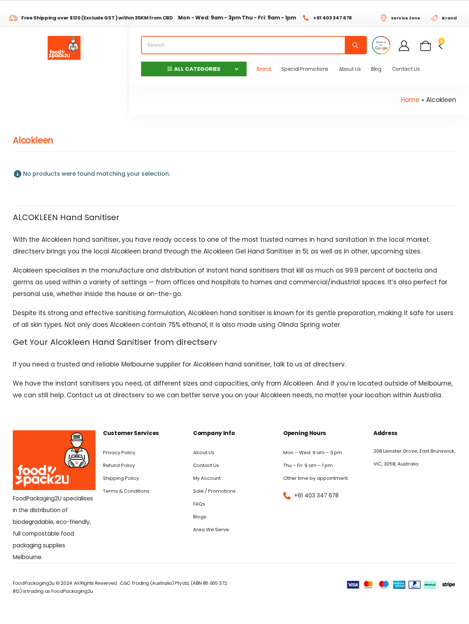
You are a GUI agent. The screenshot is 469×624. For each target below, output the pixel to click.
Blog (376, 69)
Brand (264, 69)
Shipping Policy (121, 478)
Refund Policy (119, 465)
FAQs (199, 503)
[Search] (355, 45)
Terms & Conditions (126, 491)
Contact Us (406, 69)
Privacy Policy (119, 452)
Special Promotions (304, 69)
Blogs (199, 516)
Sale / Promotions (214, 491)
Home (410, 99)
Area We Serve (211, 529)
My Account (207, 478)
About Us (350, 69)
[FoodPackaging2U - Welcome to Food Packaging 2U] (64, 48)
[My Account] (404, 45)
